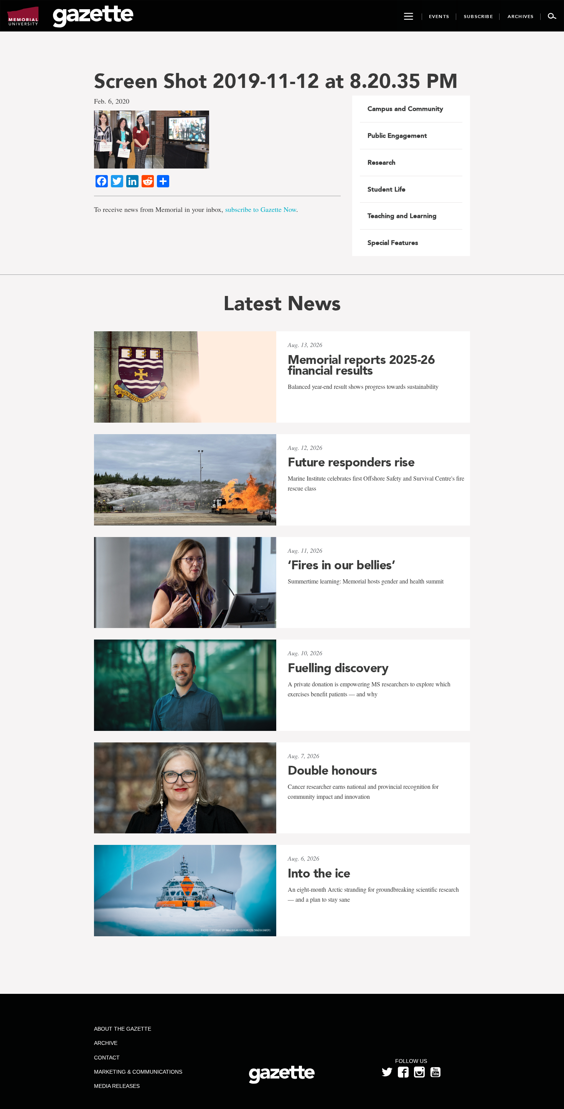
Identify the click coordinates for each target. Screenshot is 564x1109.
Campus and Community (405, 108)
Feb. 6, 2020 (111, 101)
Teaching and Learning (402, 216)
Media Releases (117, 1086)
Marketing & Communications (138, 1072)
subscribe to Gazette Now (260, 209)
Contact (107, 1057)
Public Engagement (397, 135)
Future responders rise (351, 462)
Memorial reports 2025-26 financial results (361, 365)
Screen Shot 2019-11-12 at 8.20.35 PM (276, 81)
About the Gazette (122, 1029)
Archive (105, 1043)
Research (382, 162)
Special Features (393, 242)
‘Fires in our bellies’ (341, 565)
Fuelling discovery (338, 668)
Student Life (387, 189)
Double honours (332, 770)
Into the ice (319, 873)
